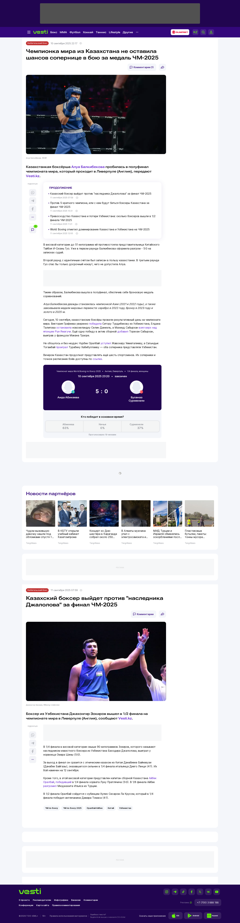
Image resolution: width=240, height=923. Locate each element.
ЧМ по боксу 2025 (72, 808)
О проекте (24, 900)
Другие (128, 32)
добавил (122, 331)
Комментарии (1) (144, 67)
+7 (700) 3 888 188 (208, 902)
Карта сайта (42, 905)
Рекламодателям (42, 900)
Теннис (101, 32)
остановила (64, 327)
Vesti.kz (33, 176)
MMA (63, 32)
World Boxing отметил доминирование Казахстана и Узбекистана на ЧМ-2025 (100, 229)
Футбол (75, 32)
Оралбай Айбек (95, 808)
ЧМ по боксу (51, 808)
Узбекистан (125, 808)
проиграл (62, 347)
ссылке (97, 359)
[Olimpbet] (179, 32)
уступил (106, 343)
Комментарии (145, 614)
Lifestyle (114, 32)
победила (95, 323)
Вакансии (75, 900)
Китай (111, 808)
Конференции (26, 905)
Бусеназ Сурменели (136, 399)
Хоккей (88, 32)
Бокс (53, 32)
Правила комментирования (66, 905)
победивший (64, 782)
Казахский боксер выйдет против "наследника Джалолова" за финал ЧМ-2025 (100, 193)
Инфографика (61, 900)
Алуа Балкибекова (88, 167)
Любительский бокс (37, 43)
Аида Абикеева (68, 397)
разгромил (50, 786)
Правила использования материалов (68, 916)
